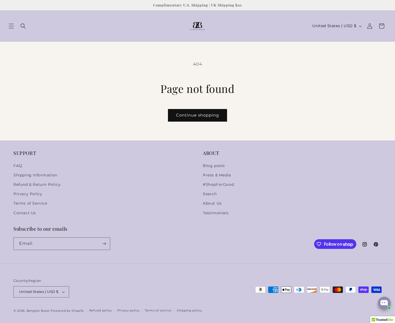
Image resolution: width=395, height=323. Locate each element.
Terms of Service (30, 203)
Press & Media (217, 175)
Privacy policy (128, 310)
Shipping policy (189, 310)
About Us (212, 203)
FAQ (17, 165)
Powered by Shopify (67, 311)
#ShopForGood (218, 184)
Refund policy (100, 310)
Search (210, 193)
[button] (11, 26)
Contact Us (24, 213)
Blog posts (214, 165)
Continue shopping (197, 115)
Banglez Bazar (39, 311)
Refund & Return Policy (36, 184)
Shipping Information (35, 175)
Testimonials (215, 213)
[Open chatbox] (384, 303)
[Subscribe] (104, 243)
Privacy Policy (27, 193)
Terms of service (158, 310)
